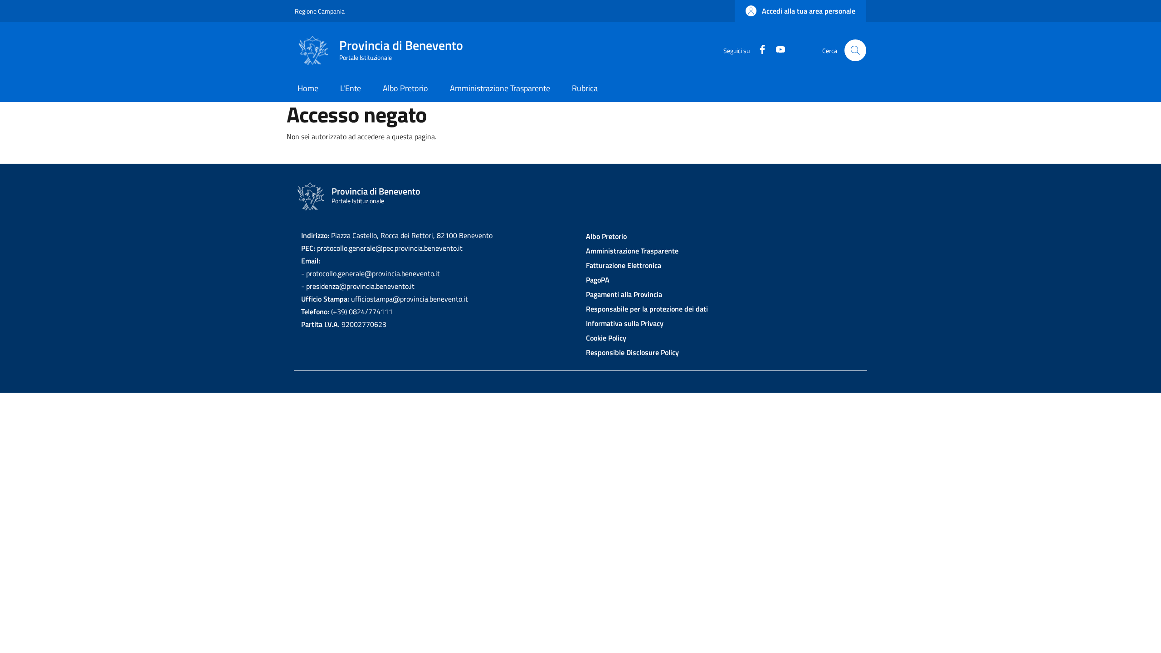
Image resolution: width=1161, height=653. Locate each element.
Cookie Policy (606, 337)
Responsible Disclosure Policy (632, 352)
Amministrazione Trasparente (632, 250)
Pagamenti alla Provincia (624, 294)
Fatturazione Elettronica (623, 265)
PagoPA (598, 279)
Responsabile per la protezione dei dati (647, 308)
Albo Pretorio (606, 236)
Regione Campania (320, 11)
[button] (800, 11)
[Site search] (855, 50)
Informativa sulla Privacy (624, 323)
